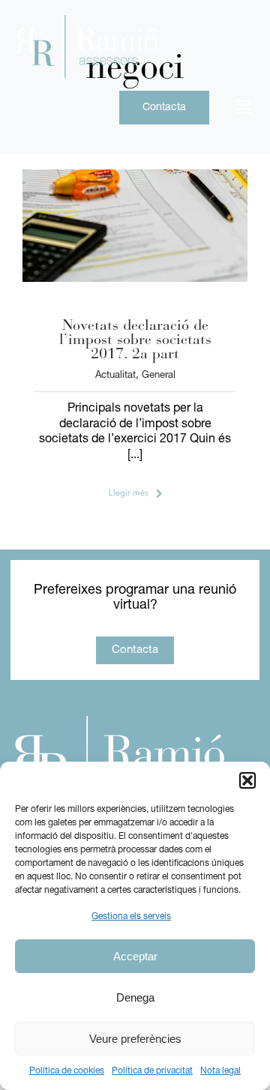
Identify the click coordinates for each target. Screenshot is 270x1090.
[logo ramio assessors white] (117, 722)
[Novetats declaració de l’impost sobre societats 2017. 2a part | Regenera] (135, 175)
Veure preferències (135, 1038)
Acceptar (135, 956)
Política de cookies (66, 1071)
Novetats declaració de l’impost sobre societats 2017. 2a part (135, 340)
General (159, 375)
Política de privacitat (152, 1071)
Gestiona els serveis (131, 916)
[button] (247, 780)
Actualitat (115, 375)
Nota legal (220, 1071)
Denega (135, 997)
